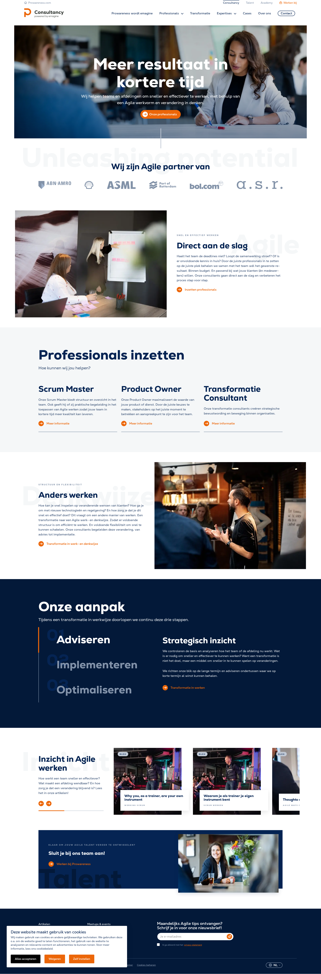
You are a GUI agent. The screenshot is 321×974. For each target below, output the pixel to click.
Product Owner (151, 389)
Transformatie (200, 13)
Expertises (225, 13)
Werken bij (290, 3)
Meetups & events (99, 924)
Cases (247, 13)
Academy (267, 3)
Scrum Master (66, 389)
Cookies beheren (146, 964)
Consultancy (231, 3)
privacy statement (193, 945)
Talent (250, 3)
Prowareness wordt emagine (132, 13)
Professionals (169, 13)
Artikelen (44, 924)
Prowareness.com (39, 3)
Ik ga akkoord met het (182, 945)
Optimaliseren (94, 690)
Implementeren (97, 665)
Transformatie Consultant (232, 393)
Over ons (264, 13)
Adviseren (83, 639)
